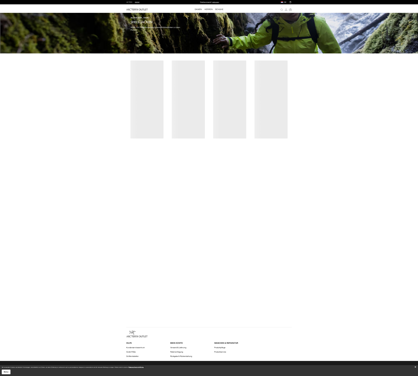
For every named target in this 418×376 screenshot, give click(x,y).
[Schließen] (415, 367)
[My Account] (286, 9)
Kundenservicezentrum (135, 347)
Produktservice (220, 352)
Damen (146, 17)
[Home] (137, 9)
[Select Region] (282, 2)
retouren (215, 2)
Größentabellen (132, 356)
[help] (290, 2)
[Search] (281, 9)
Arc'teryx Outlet (136, 17)
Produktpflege (219, 347)
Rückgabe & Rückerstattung (181, 356)
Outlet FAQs (131, 352)
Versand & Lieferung (178, 347)
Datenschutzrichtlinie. (136, 367)
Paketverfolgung (176, 352)
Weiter (6, 372)
